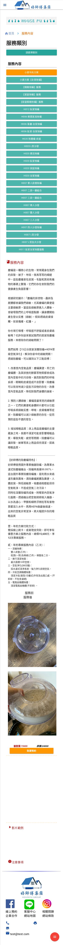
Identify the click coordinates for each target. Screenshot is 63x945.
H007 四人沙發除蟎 (31, 227)
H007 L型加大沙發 (31, 242)
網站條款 (48, 915)
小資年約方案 (32, 72)
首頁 (11, 33)
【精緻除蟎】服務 (31, 87)
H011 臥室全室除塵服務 (31, 249)
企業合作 (11, 915)
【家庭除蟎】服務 (31, 94)
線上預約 (11, 911)
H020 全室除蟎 (31, 175)
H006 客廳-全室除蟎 (31, 124)
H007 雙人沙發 (31, 212)
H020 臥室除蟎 (31, 161)
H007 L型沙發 (31, 234)
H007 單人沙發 (31, 205)
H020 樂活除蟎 (31, 153)
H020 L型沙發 (31, 146)
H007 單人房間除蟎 (31, 183)
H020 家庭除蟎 (31, 168)
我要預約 (31, 750)
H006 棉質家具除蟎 (31, 116)
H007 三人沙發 (31, 220)
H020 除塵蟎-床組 (31, 138)
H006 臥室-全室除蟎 (31, 131)
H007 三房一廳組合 (31, 198)
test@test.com (18, 934)
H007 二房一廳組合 (31, 190)
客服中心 (30, 911)
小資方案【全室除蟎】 (31, 79)
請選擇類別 (31, 52)
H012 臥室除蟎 (31, 109)
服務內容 (27, 33)
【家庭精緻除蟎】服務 (31, 102)
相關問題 (48, 911)
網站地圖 (30, 915)
